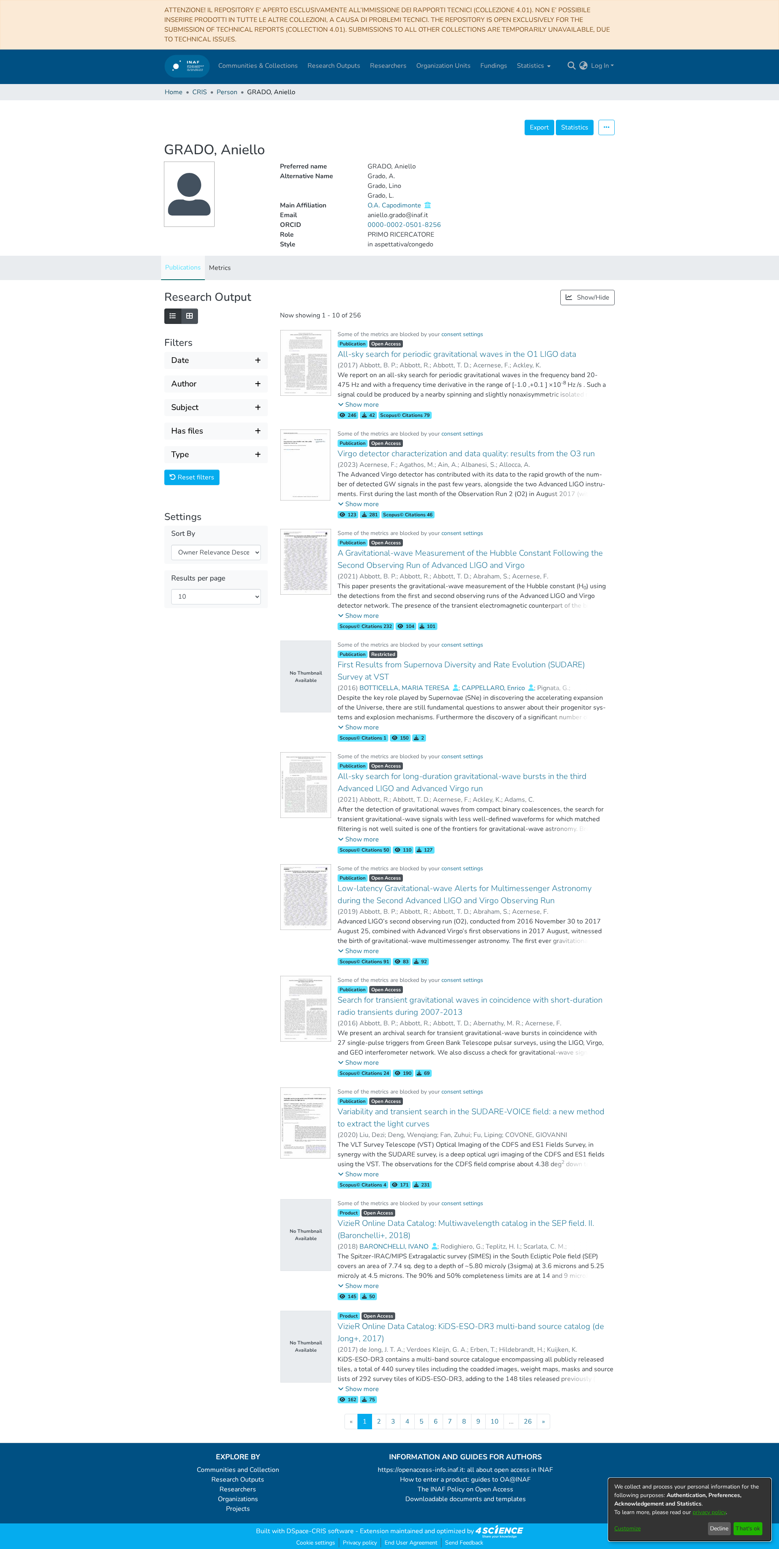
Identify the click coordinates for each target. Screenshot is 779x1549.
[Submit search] (572, 66)
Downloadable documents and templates (465, 1499)
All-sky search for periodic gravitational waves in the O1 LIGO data (457, 354)
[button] (358, 404)
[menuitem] (533, 66)
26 (528, 1421)
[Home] (187, 66)
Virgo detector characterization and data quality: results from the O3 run (466, 453)
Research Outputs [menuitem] (334, 65)
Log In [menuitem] (600, 65)
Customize (627, 1528)
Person (227, 92)
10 (495, 1421)
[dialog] (690, 1509)
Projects (238, 1508)
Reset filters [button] (195, 477)
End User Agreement (411, 1543)
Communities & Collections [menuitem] (258, 65)
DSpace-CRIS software (320, 1531)
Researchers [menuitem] (388, 65)
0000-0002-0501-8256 (404, 224)
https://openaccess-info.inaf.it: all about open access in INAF (465, 1469)
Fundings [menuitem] (493, 65)
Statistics (574, 127)
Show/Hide (592, 297)
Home (174, 92)
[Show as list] (172, 316)
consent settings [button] (462, 334)
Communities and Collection (238, 1469)
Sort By (183, 533)
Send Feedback (464, 1543)
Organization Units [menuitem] (443, 65)
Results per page (198, 578)
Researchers (237, 1489)
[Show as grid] (189, 316)
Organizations (238, 1499)
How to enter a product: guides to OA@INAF (465, 1479)
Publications (183, 267)
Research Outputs (237, 1479)
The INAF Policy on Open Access (465, 1489)
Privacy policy (360, 1543)
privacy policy (709, 1512)
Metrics (220, 267)
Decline (719, 1528)
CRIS (199, 92)
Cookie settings (315, 1543)
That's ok (748, 1528)
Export (539, 127)
